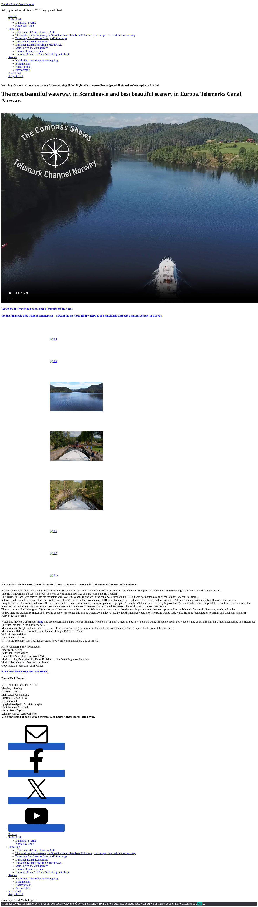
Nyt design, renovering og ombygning (36, 878)
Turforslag (14, 846)
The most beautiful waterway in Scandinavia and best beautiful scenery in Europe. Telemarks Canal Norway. (75, 853)
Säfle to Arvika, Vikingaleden (31, 865)
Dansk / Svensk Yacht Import (17, 4)
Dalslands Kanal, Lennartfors (31, 859)
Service (12, 875)
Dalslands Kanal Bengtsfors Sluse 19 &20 (38, 862)
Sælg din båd (15, 894)
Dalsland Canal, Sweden (29, 869)
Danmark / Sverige (25, 840)
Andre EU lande (24, 843)
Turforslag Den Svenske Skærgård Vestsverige (41, 856)
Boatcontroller (23, 884)
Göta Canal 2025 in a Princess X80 (35, 850)
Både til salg (15, 837)
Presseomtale (22, 887)
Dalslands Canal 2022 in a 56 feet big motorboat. (42, 872)
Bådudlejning (22, 881)
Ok (199, 903)
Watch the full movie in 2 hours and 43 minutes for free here (37, 308)
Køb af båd (14, 891)
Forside (12, 834)
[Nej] (204, 904)
